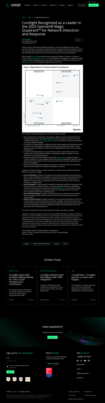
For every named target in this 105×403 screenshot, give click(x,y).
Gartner (65, 244)
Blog (29, 17)
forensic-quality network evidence (48, 140)
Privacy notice (12, 367)
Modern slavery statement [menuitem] (76, 399)
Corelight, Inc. (15, 391)
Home (23, 17)
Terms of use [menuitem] (72, 395)
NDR (35, 49)
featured (56, 244)
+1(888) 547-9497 (91, 2)
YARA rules (62, 188)
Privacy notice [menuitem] (88, 391)
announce (35, 56)
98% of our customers (28, 62)
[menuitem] (27, 5)
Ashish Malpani (26, 39)
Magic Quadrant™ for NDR (38, 58)
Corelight (26, 244)
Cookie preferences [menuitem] (74, 391)
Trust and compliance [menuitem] (90, 395)
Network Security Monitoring (41, 244)
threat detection (61, 157)
